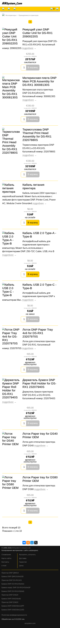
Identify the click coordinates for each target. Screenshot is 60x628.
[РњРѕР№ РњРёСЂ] (32, 542)
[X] (36, 542)
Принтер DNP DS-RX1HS (12, 580)
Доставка (22, 558)
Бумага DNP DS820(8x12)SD (13, 610)
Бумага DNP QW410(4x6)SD (13, 576)
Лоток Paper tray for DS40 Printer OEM (40, 435)
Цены (21, 566)
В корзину (33, 67)
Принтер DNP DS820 (10, 602)
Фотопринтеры (11, 15)
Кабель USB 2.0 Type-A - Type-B (39, 234)
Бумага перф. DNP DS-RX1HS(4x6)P (16, 588)
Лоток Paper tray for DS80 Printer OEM (40, 479)
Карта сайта (6, 558)
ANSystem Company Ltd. (21, 548)
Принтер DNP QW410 (10, 573)
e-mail (4, 566)
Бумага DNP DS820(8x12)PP (13, 606)
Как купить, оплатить (27, 555)
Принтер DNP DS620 (10, 595)
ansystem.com (30, 623)
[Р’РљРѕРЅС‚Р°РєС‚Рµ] (24, 542)
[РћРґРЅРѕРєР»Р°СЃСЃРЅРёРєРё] (28, 542)
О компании (6, 555)
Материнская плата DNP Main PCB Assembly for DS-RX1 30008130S (39, 81)
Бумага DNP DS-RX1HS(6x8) (13, 591)
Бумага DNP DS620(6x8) (11, 599)
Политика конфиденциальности (14, 615)
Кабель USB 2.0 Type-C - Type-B (39, 286)
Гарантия (23, 562)
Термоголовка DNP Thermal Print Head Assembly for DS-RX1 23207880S (36, 134)
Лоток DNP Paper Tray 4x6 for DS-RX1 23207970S (37, 333)
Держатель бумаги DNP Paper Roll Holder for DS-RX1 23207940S (39, 383)
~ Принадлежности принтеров (27, 15)
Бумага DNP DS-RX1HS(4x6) (13, 584)
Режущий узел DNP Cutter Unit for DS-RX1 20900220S (37, 33)
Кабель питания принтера (33, 186)
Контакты (5, 562)
